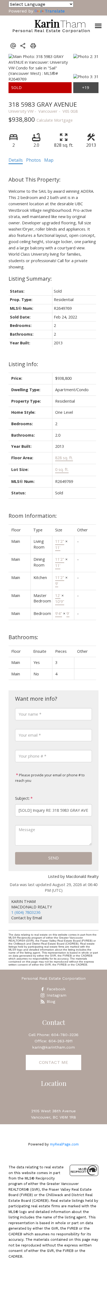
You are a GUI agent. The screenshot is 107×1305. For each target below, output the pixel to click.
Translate (55, 11)
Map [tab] (49, 160)
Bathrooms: (23, 637)
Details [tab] (16, 160)
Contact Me (53, 1062)
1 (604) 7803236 (25, 912)
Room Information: (33, 515)
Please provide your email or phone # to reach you (50, 778)
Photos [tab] (33, 160)
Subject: (22, 798)
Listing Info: (23, 364)
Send (53, 857)
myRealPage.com (64, 1144)
